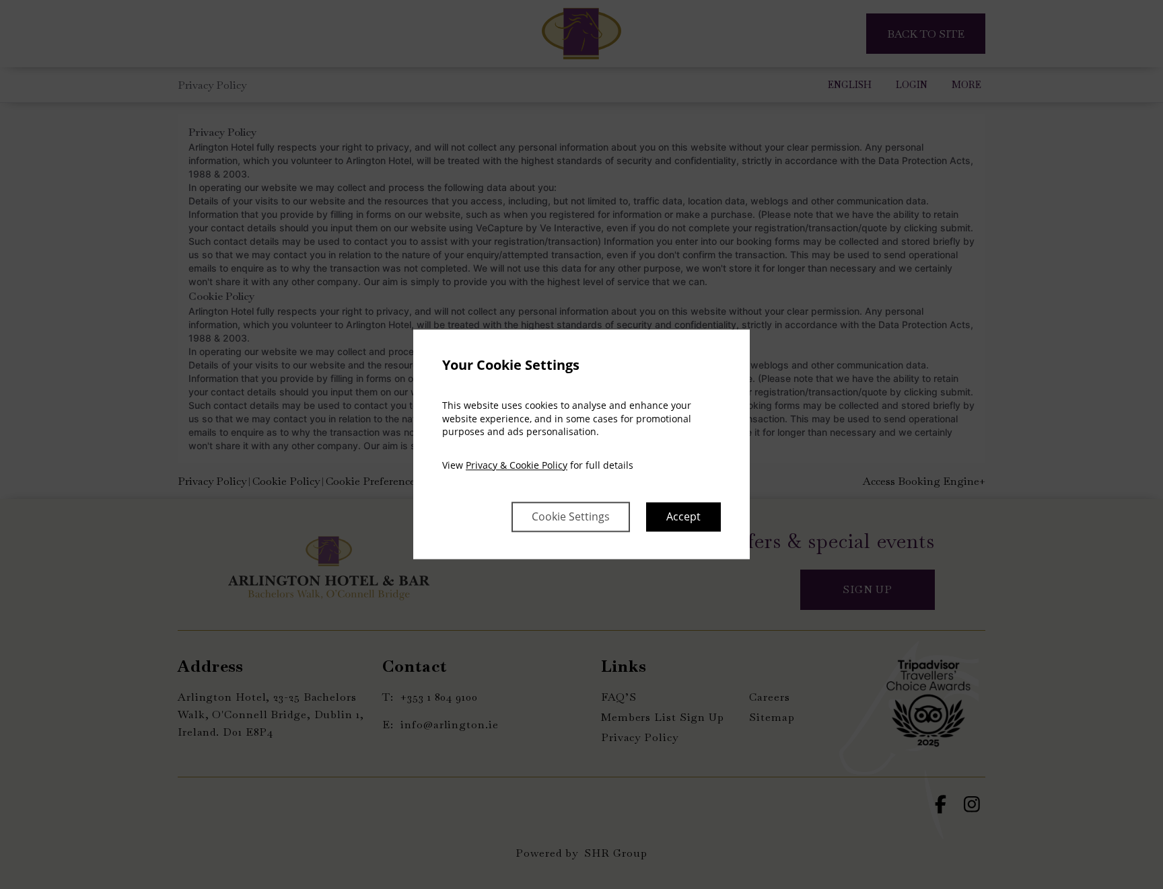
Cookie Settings (571, 517)
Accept (683, 517)
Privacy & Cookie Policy (516, 465)
